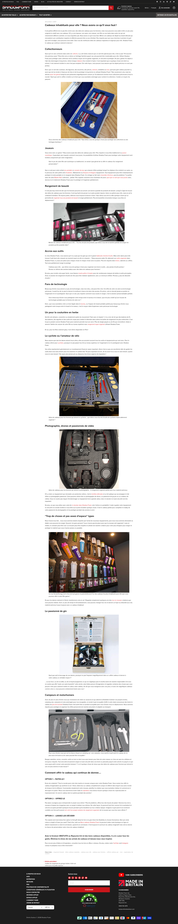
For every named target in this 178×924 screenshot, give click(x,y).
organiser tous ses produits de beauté (66, 198)
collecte (75, 54)
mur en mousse (117, 600)
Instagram (125, 843)
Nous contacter (33, 892)
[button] (89, 901)
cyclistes (60, 343)
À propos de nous (8, 2)
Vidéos (36, 2)
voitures (94, 70)
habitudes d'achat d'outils (104, 256)
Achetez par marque (28, 15)
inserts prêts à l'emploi (85, 273)
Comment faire (26, 2)
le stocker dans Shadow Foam (82, 505)
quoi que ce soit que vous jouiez (117, 177)
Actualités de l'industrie (55, 2)
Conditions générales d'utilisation (40, 890)
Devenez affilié (32, 895)
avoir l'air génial (55, 74)
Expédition (30, 879)
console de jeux (79, 170)
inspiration (86, 790)
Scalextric (69, 173)
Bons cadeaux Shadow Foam (90, 822)
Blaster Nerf (58, 177)
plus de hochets (57, 704)
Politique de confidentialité (37, 887)
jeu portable (68, 170)
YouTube (116, 843)
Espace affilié (31, 898)
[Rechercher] (111, 8)
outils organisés (121, 258)
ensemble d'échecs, (106, 175)
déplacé (79, 61)
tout (108, 70)
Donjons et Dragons (89, 173)
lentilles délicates (97, 494)
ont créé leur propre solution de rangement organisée (82, 810)
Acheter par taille (10, 15)
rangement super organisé (96, 324)
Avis (28, 876)
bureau (82, 304)
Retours (29, 882)
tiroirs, (118, 261)
